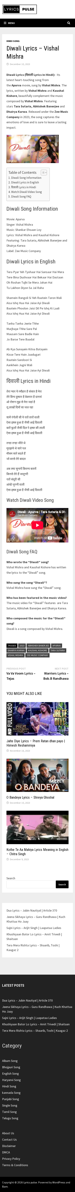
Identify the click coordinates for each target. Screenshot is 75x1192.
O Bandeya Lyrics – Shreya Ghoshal (30, 797)
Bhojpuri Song (11, 1067)
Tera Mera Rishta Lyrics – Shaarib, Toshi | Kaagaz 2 (35, 1031)
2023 (22, 645)
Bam (5, 1186)
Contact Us (9, 1139)
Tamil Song (9, 1112)
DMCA (6, 1152)
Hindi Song (13, 41)
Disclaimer (9, 1146)
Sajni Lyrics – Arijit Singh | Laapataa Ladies (33, 928)
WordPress (58, 1182)
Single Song (9, 1105)
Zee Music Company (37, 655)
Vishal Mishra (15, 655)
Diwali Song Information (26, 178)
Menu (11, 23)
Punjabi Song (10, 1099)
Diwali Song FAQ (21, 196)
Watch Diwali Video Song (26, 192)
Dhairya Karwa (16, 650)
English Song (10, 1073)
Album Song (10, 1061)
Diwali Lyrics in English (25, 182)
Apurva (56, 645)
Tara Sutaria (58, 650)
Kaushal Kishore (37, 650)
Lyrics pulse (30, 1182)
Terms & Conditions (15, 1165)
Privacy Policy (11, 1159)
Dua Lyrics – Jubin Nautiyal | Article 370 (31, 910)
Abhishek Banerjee (38, 645)
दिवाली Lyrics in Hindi (23, 187)
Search (10, 878)
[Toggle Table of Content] (42, 172)
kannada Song (11, 1093)
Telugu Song (10, 1118)
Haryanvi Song (11, 1080)
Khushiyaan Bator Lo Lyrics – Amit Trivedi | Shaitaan (36, 1024)
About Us (8, 1133)
